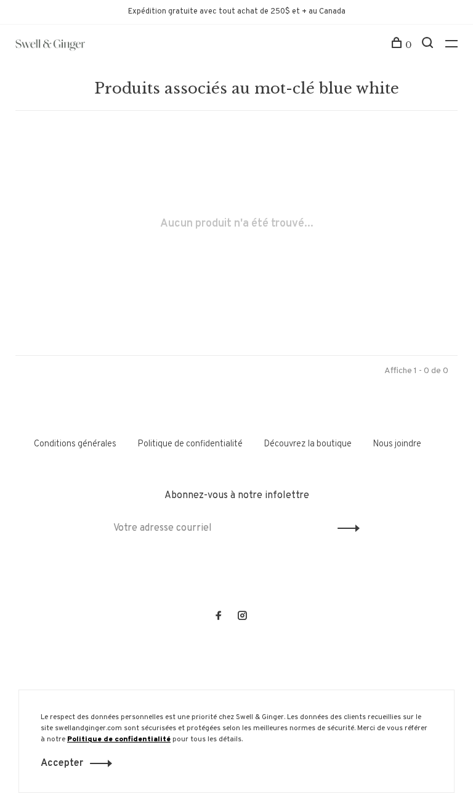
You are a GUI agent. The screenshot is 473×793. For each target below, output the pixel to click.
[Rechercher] (429, 44)
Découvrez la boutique (308, 444)
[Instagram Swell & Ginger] (242, 617)
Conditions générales (75, 444)
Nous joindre (397, 444)
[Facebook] (218, 617)
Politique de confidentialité (190, 444)
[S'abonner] (345, 528)
